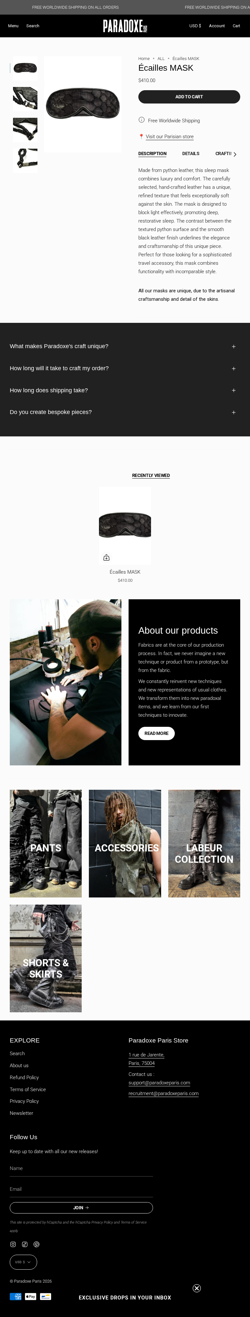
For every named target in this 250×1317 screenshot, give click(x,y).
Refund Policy (24, 1077)
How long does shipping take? (49, 390)
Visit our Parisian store (170, 137)
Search (17, 1053)
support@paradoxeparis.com (159, 1083)
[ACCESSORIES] (125, 841)
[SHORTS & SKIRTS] (46, 956)
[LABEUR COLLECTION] (204, 841)
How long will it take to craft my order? (59, 368)
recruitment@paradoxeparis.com (164, 1093)
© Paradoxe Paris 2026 (31, 1281)
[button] (32, 26)
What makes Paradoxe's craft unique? (59, 346)
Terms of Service (28, 1089)
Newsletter (21, 1113)
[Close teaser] (197, 1288)
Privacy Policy (24, 1101)
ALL (161, 58)
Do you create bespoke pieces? (51, 412)
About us (19, 1065)
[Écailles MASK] (125, 526)
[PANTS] (46, 841)
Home (144, 58)
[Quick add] (106, 557)
